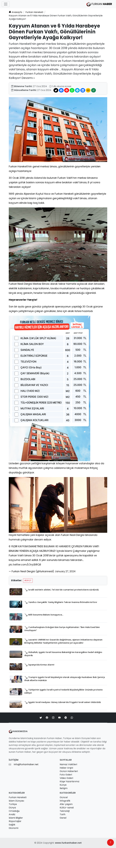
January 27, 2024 (65, 571)
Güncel (64, 797)
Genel (63, 817)
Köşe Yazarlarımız (69, 781)
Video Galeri (66, 778)
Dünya (12, 807)
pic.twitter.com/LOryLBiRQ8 (25, 564)
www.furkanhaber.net (68, 842)
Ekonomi (13, 828)
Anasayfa (17, 12)
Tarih (62, 814)
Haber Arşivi (66, 767)
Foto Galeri (66, 774)
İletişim (63, 788)
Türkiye (13, 804)
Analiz (12, 814)
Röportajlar (15, 821)
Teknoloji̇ (65, 811)
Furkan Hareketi (34, 12)
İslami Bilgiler (16, 817)
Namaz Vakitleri (68, 764)
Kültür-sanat (67, 807)
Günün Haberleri (69, 771)
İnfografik (65, 800)
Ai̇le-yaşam (66, 804)
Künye (63, 784)
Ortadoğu (14, 811)
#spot (27, 580)
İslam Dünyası (16, 800)
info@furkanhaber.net (26, 764)
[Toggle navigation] (6, 4)
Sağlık (12, 824)
